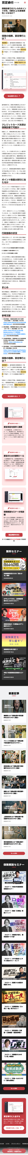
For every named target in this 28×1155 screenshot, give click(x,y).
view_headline (25, 2)
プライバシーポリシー (16, 1143)
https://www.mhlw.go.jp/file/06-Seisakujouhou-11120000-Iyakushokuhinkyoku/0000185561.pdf (14, 333)
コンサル (7, 1143)
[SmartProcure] (8, 2)
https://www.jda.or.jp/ (15, 342)
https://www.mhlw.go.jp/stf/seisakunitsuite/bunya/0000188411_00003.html (14, 352)
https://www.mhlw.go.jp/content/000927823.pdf (14, 323)
